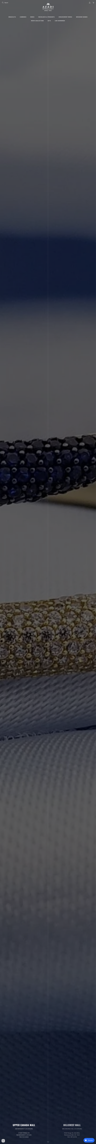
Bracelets (12, 17)
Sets (49, 20)
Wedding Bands (81, 17)
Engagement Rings (65, 17)
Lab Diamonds (60, 20)
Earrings (23, 17)
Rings (32, 17)
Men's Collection (37, 20)
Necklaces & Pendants (46, 17)
